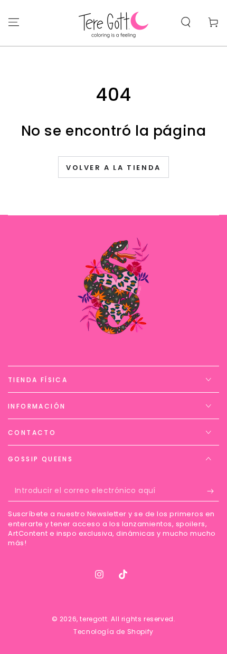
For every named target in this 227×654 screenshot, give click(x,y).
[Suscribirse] (213, 491)
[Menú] (13, 22)
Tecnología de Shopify (113, 632)
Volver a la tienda (113, 168)
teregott (93, 618)
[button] (186, 22)
